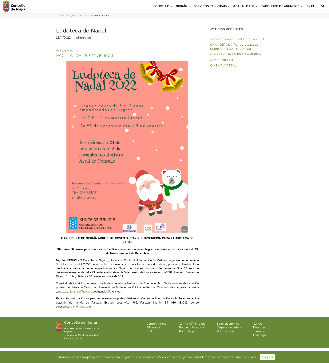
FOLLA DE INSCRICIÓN (84, 56)
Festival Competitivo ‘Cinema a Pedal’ (237, 39)
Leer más (249, 357)
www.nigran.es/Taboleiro (77, 291)
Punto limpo (187, 331)
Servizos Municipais (211, 6)
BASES (64, 50)
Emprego (259, 335)
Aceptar (267, 357)
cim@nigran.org (81, 306)
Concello (161, 6)
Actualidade (244, 6)
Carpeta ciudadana (229, 327)
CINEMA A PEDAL (223, 65)
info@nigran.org (73, 338)
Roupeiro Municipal (191, 327)
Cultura (257, 323)
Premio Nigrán (226, 331)
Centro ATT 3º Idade (192, 323)
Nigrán (182, 6)
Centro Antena (156, 323)
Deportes (259, 327)
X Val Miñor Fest (221, 60)
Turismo (258, 331)
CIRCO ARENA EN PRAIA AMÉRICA (235, 54)
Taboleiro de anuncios (280, 6)
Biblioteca (153, 327)
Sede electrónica (228, 323)
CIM (149, 331)
